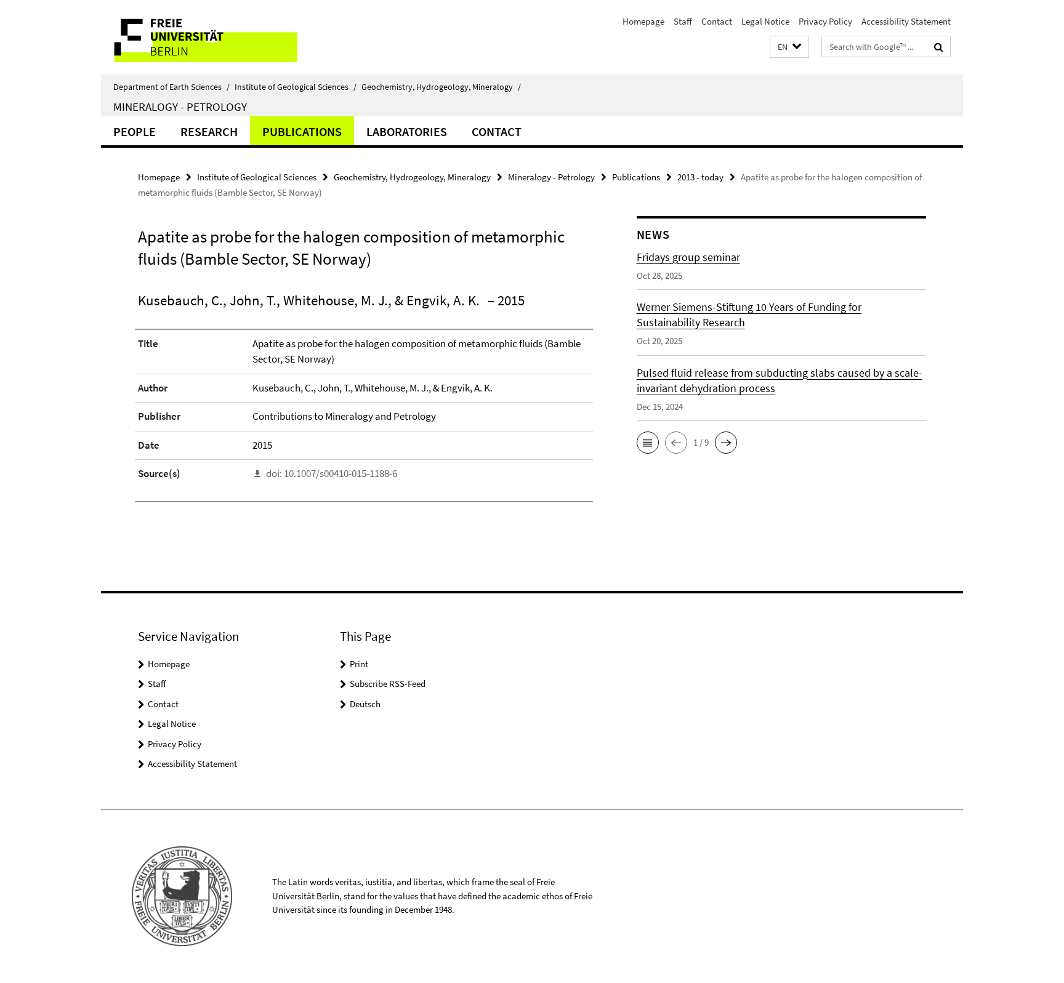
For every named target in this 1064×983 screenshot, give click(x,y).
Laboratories (406, 131)
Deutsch (365, 704)
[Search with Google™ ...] (938, 47)
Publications (302, 131)
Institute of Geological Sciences (296, 86)
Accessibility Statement (906, 21)
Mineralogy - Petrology (180, 106)
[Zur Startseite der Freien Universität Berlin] (204, 37)
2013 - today (700, 177)
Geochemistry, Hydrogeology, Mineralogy (441, 86)
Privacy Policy (825, 21)
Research (209, 131)
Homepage (643, 21)
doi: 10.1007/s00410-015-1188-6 (331, 473)
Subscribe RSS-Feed (387, 683)
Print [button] (359, 664)
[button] (789, 47)
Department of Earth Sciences (171, 86)
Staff (683, 21)
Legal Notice (765, 21)
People (134, 131)
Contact (716, 21)
